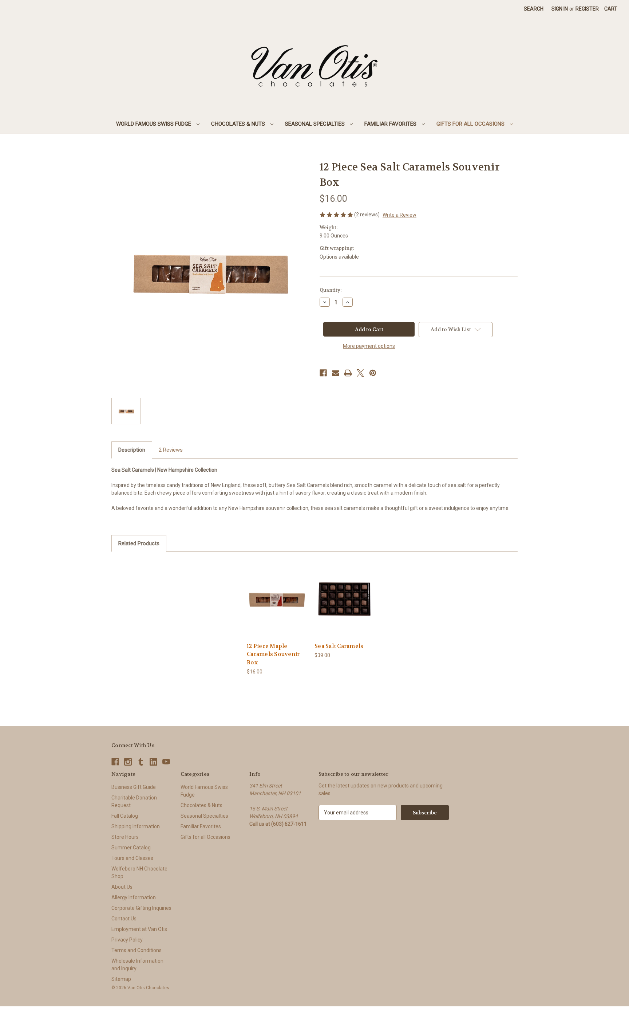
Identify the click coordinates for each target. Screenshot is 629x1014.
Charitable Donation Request (134, 801)
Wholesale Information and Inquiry (137, 964)
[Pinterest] (372, 373)
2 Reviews (171, 450)
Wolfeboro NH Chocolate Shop (139, 872)
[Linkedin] (153, 762)
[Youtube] (166, 762)
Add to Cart (277, 605)
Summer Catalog (131, 847)
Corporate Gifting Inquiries (141, 908)
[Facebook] (323, 373)
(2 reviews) (367, 214)
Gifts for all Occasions (471, 124)
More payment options (369, 346)
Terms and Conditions (136, 950)
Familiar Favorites (391, 124)
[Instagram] (128, 762)
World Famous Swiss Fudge (154, 124)
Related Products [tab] (138, 543)
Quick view (276, 592)
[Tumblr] (141, 762)
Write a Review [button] (399, 215)
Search (533, 9)
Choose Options (344, 605)
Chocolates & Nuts (238, 124)
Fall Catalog (124, 816)
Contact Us (124, 918)
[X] (360, 373)
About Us (121, 887)
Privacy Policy (127, 940)
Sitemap (121, 979)
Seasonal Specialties (315, 124)
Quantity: (330, 290)
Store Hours (125, 837)
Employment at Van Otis (139, 929)
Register (587, 9)
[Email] (335, 373)
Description (131, 450)
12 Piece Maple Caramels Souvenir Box (273, 654)
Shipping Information (135, 826)
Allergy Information (133, 897)
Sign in (559, 9)
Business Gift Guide (133, 787)
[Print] (348, 373)
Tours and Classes (132, 858)
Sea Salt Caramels (338, 646)
